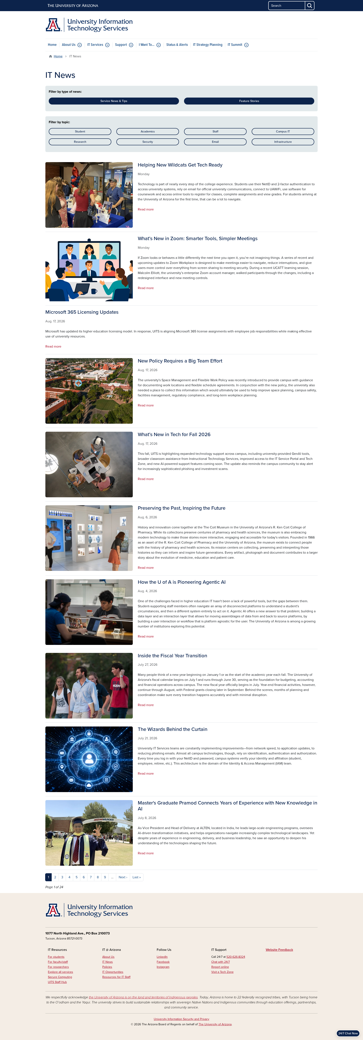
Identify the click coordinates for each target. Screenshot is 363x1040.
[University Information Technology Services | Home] (89, 25)
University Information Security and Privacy (181, 1019)
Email (215, 142)
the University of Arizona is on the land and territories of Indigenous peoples (143, 997)
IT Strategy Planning (207, 44)
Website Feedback (279, 950)
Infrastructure (283, 142)
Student (80, 131)
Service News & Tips (113, 101)
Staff (215, 131)
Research (80, 142)
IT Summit (235, 44)
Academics (148, 131)
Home (52, 44)
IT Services (95, 44)
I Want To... (146, 44)
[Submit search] (309, 5)
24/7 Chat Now (348, 1033)
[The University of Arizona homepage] (73, 5)
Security (147, 142)
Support (121, 44)
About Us (68, 44)
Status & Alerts (177, 44)
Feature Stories (249, 101)
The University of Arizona (215, 1024)
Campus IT (283, 131)
